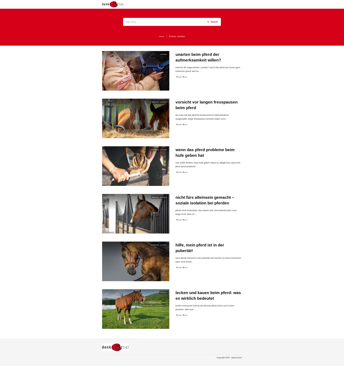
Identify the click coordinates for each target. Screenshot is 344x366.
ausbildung (155, 149)
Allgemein (155, 102)
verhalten (163, 54)
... (200, 71)
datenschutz (236, 357)
